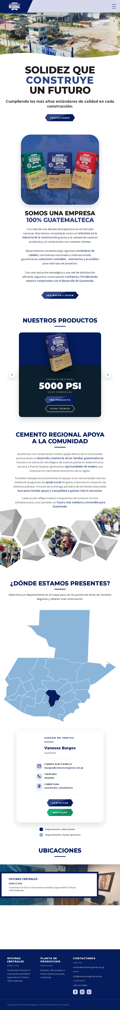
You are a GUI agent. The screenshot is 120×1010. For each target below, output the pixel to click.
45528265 (49, 777)
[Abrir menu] (114, 6)
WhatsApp (60, 812)
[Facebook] (75, 992)
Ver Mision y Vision (60, 295)
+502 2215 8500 (80, 985)
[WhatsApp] (89, 992)
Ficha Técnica (60, 408)
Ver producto (60, 400)
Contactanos (60, 118)
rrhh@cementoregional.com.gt (87, 976)
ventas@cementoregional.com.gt (88, 967)
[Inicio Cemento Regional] (16, 6)
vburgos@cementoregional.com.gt (63, 767)
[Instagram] (82, 992)
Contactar (60, 803)
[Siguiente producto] (107, 374)
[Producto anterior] (12, 374)
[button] (58, 636)
